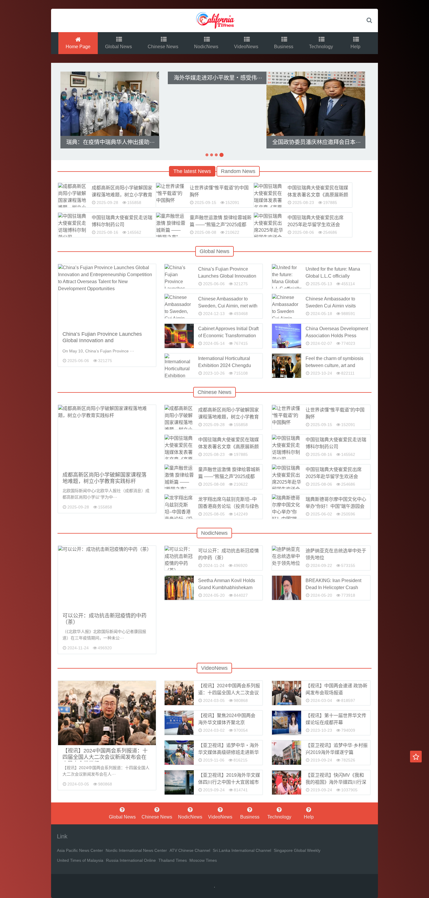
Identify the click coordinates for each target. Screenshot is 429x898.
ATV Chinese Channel (190, 850)
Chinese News (163, 46)
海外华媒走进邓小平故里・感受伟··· (217, 78)
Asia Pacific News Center (80, 850)
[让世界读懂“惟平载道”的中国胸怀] (170, 195)
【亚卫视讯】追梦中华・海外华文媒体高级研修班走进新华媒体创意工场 (228, 752)
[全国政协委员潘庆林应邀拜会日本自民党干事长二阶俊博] (315, 104)
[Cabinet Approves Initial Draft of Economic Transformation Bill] (179, 336)
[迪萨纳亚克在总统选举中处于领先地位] (286, 558)
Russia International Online (131, 860)
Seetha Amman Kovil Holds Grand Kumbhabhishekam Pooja (226, 587)
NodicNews (206, 46)
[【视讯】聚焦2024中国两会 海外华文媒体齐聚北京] (179, 723)
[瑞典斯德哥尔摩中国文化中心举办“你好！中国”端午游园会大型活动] (286, 506)
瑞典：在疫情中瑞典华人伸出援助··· (110, 142)
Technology (321, 46)
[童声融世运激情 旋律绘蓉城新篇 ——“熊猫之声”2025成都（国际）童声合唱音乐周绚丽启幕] (170, 225)
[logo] (214, 20)
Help (356, 46)
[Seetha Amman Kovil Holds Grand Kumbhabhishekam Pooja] (179, 588)
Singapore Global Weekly (297, 850)
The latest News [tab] (192, 171)
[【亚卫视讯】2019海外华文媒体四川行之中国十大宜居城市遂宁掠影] (179, 782)
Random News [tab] (238, 171)
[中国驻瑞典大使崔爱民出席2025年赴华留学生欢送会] (268, 225)
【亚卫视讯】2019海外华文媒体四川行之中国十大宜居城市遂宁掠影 (229, 782)
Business (284, 46)
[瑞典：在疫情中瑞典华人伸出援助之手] (109, 104)
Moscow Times (203, 860)
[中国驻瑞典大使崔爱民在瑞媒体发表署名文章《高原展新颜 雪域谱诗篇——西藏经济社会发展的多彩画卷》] (268, 195)
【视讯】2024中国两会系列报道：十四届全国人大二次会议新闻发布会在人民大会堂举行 (105, 757)
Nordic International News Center (136, 850)
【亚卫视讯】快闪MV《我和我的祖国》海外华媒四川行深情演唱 (336, 782)
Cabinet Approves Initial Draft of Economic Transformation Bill (228, 335)
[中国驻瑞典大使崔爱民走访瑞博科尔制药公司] (72, 225)
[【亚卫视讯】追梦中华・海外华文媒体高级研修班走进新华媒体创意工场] (179, 752)
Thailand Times (172, 860)
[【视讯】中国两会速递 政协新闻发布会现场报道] (286, 693)
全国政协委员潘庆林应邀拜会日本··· (316, 142)
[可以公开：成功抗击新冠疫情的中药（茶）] (107, 578)
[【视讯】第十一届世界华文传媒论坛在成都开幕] (286, 723)
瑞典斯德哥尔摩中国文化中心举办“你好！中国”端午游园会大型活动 (336, 506)
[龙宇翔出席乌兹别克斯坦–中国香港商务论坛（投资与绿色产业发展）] (179, 506)
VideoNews (246, 46)
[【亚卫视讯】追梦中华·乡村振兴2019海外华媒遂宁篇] (286, 752)
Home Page (78, 46)
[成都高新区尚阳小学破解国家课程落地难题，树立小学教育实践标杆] (72, 195)
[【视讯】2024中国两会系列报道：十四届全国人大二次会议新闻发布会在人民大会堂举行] (107, 713)
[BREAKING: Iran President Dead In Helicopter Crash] (286, 588)
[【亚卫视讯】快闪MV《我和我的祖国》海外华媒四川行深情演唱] (286, 782)
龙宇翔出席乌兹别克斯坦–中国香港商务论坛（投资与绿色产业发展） (228, 506)
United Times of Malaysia (80, 860)
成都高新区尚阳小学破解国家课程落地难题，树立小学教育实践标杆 (122, 194)
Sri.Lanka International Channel (242, 850)
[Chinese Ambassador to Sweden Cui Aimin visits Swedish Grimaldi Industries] (286, 306)
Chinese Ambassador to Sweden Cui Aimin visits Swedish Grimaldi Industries (335, 305)
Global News (119, 46)
